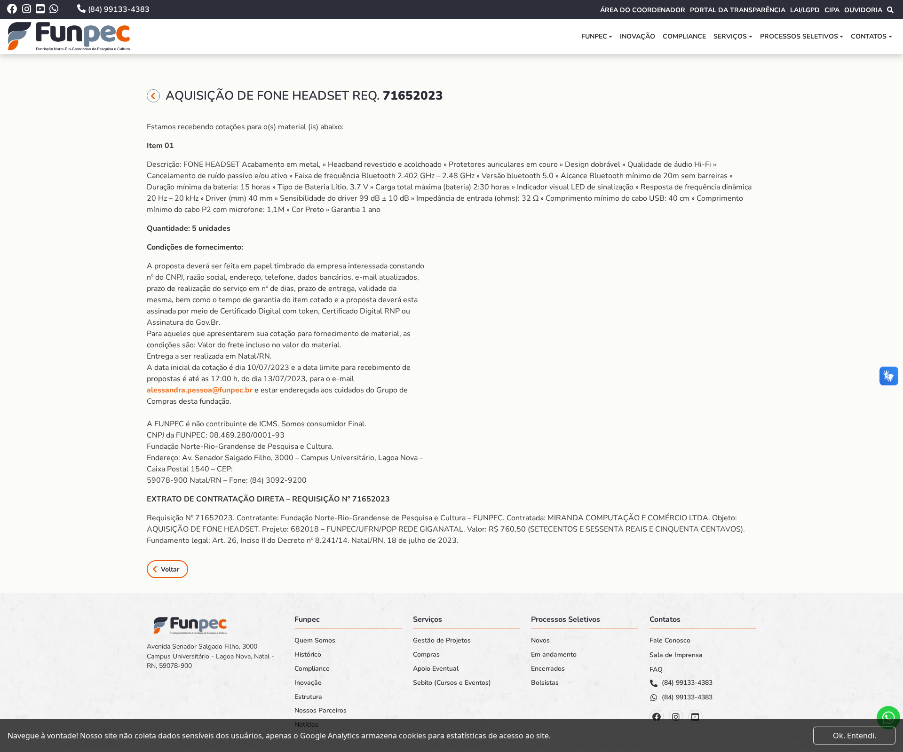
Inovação (637, 36)
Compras (426, 654)
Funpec (594, 36)
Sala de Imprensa (676, 655)
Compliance (684, 36)
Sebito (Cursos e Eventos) (452, 683)
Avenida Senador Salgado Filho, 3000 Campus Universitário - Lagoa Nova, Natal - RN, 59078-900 (210, 656)
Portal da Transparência (737, 10)
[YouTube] (695, 717)
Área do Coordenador (642, 10)
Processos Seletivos (799, 36)
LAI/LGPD (805, 10)
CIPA (832, 10)
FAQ (656, 670)
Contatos (869, 36)
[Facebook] (657, 717)
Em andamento (554, 654)
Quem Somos (314, 640)
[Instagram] (676, 717)
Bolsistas (545, 683)
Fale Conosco (670, 640)
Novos (540, 640)
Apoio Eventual (436, 669)
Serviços (730, 36)
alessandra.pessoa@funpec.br (200, 390)
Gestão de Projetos (442, 640)
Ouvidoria (863, 10)
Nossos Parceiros (320, 710)
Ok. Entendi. (854, 735)
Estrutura (308, 697)
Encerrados (548, 669)
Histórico (307, 654)
